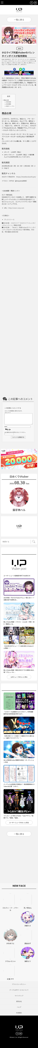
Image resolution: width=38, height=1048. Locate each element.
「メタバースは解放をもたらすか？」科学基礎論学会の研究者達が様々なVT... (18, 713)
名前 (6, 426)
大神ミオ (14, 63)
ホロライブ (25, 61)
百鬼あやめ (11, 64)
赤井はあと (24, 64)
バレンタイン (17, 61)
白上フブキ (5, 64)
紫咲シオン (17, 64)
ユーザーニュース (19, 687)
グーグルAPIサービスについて (19, 990)
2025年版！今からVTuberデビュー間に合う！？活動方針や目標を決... (19, 599)
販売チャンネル (9, 106)
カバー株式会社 (31, 59)
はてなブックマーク (23, 69)
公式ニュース (19, 551)
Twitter (17, 69)
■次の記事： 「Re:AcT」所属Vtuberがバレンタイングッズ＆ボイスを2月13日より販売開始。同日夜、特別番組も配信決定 (19, 229)
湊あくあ (26, 63)
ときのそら (11, 61)
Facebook (14, 69)
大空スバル (20, 63)
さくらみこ (5, 61)
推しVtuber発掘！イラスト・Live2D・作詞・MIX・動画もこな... (19, 623)
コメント (8, 412)
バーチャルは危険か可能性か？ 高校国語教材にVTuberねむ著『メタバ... (19, 785)
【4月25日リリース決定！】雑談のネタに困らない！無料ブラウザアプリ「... (19, 737)
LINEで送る (20, 69)
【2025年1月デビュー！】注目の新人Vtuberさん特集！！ (19, 647)
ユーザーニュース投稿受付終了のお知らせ (17, 576)
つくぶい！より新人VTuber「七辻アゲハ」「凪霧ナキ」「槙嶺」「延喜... (18, 817)
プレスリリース (9, 219)
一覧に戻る (19, 19)
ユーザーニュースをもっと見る (19, 822)
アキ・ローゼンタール (20, 59)
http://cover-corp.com (16, 208)
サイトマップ (19, 996)
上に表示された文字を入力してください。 (15, 432)
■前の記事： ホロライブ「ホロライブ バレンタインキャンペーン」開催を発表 (19, 224)
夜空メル (9, 63)
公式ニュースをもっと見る (19, 677)
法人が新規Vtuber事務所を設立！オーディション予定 (19, 761)
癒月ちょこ (32, 63)
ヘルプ (19, 1007)
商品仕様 (6, 100)
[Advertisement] (19, 314)
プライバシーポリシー (19, 984)
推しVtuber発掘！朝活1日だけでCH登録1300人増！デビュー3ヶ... (19, 671)
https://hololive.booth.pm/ (26, 177)
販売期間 (8, 104)
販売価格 (8, 102)
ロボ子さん (31, 61)
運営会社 (19, 1001)
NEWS (19, 48)
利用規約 (19, 1013)
